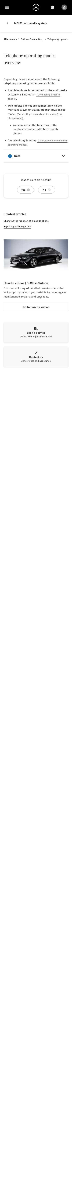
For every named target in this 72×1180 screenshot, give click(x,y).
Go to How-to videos (36, 307)
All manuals (10, 39)
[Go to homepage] (36, 7)
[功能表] (7, 7)
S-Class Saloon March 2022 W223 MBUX (32, 39)
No (44, 190)
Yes (23, 190)
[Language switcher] (52, 7)
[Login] (64, 7)
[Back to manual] (9, 23)
